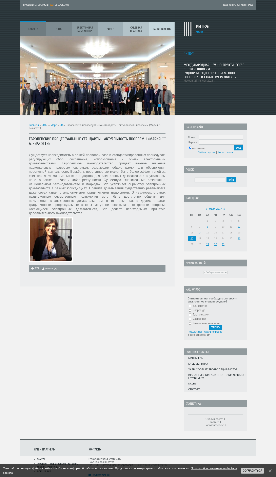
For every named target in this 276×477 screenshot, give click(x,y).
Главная (227, 4)
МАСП (41, 459)
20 (61, 125)
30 (215, 244)
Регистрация (239, 4)
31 (223, 244)
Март (54, 125)
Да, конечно (200, 305)
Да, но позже (201, 314)
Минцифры (195, 358)
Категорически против (206, 323)
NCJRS (192, 383)
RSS (51, 4)
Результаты (195, 331)
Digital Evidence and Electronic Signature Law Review (217, 376)
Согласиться (252, 470)
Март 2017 (215, 208)
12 (239, 226)
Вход (250, 4)
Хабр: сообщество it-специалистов (212, 369)
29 (207, 244)
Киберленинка (198, 363)
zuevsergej (51, 268)
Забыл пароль (206, 152)
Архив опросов (213, 331)
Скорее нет (199, 318)
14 (199, 232)
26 (239, 238)
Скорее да (199, 310)
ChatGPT (194, 389)
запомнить (198, 148)
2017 (44, 125)
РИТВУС (203, 27)
